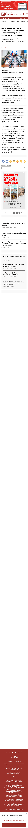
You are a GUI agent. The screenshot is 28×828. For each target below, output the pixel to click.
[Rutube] (18, 752)
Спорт (23, 21)
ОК (14, 825)
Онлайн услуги (19, 764)
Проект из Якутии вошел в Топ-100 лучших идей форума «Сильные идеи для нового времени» (13, 243)
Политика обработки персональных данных (14, 809)
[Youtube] (15, 752)
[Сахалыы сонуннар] (17, 14)
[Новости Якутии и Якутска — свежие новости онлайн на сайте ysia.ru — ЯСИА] (7, 14)
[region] (14, 820)
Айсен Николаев (6, 165)
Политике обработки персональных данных (13, 820)
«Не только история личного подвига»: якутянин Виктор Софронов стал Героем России (13, 233)
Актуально (5, 268)
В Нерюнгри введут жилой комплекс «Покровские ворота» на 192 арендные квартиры (13, 223)
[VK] (6, 752)
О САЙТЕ (10, 761)
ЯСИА (5, 47)
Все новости (4, 21)
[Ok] (9, 752)
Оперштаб (22, 167)
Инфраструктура (5, 227)
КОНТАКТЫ (18, 761)
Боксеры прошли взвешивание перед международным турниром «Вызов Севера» (13, 282)
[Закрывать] (26, 813)
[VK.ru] (14, 213)
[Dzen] (11, 72)
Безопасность (5, 45)
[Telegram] (19, 213)
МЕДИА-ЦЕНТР (8, 764)
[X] (21, 213)
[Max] (21, 752)
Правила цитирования (17, 796)
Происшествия (15, 21)
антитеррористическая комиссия (10, 167)
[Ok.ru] (17, 213)
